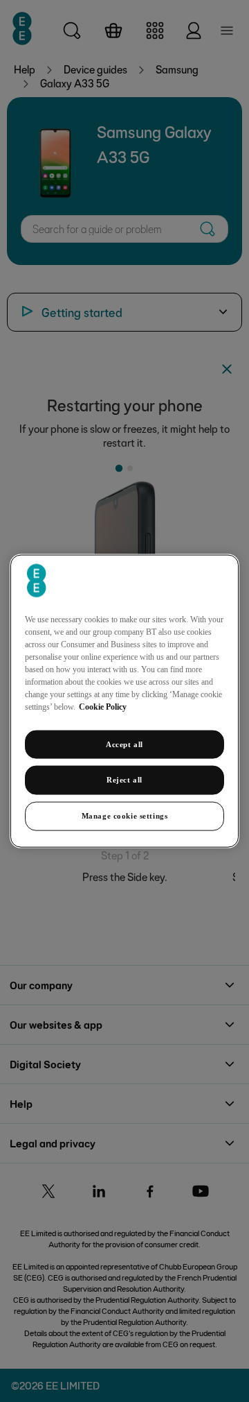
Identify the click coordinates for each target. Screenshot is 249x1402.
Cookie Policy (103, 706)
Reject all (124, 780)
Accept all (124, 744)
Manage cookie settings (125, 816)
